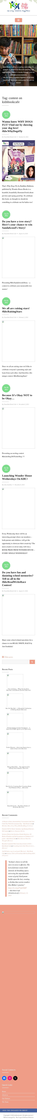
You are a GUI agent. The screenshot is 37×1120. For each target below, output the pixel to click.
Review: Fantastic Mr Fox (17, 831)
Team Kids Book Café (10, 137)
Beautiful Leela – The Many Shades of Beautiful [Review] (18, 806)
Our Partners (6, 1098)
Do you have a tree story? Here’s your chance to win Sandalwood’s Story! (17, 224)
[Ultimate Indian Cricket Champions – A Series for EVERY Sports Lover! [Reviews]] (18, 721)
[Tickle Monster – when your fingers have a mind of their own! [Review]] (18, 740)
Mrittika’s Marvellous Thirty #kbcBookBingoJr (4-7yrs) (17, 826)
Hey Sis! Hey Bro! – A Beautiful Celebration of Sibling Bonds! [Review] (18, 709)
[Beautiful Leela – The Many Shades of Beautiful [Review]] (18, 798)
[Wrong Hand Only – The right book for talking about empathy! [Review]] (18, 759)
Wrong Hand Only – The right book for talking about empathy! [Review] (18, 767)
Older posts (8, 657)
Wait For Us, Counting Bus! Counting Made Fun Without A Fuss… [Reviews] (18, 787)
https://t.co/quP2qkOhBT (17, 888)
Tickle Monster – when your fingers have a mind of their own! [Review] (18, 748)
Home (4, 1091)
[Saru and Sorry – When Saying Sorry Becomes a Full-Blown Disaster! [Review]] (18, 682)
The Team (5, 1102)
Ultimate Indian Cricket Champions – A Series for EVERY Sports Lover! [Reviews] (18, 728)
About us (5, 1095)
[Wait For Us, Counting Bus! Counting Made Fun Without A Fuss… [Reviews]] (18, 779)
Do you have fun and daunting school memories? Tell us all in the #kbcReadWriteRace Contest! (17, 579)
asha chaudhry (8, 485)
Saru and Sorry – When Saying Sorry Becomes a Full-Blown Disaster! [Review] (18, 689)
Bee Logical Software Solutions (25, 1117)
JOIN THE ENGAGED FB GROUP (15, 1110)
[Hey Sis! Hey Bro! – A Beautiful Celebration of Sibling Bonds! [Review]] (18, 701)
